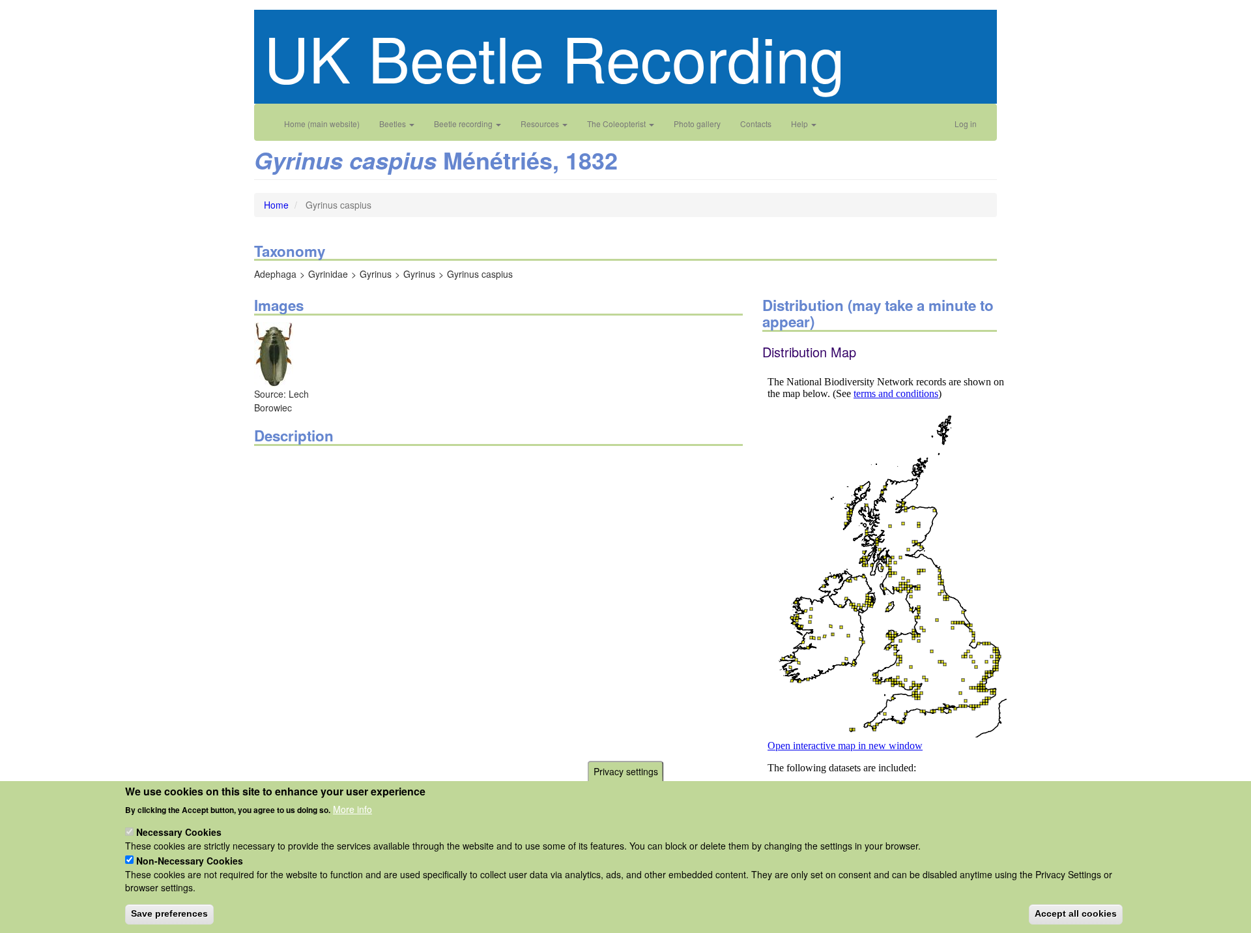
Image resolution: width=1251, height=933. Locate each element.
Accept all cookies (1076, 913)
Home (276, 204)
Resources (541, 123)
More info (352, 808)
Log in (966, 123)
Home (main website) (322, 123)
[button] (273, 353)
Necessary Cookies (179, 831)
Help (800, 123)
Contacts (755, 123)
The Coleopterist (617, 123)
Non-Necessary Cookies (189, 859)
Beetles (393, 123)
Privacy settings (626, 771)
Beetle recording (464, 123)
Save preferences (169, 913)
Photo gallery (697, 123)
